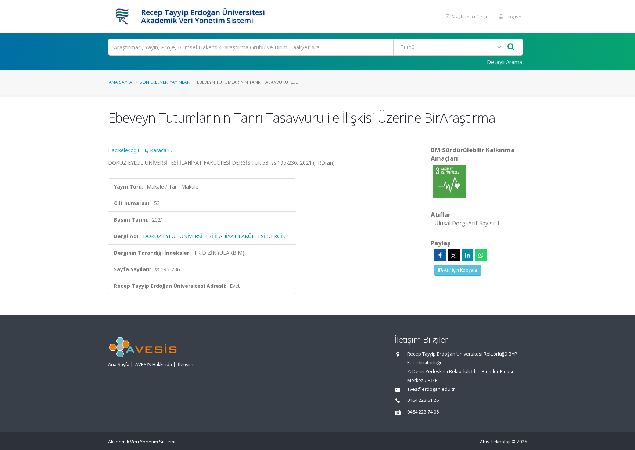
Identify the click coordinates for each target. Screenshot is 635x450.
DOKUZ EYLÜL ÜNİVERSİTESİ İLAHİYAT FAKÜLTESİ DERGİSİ (215, 236)
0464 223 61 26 (423, 400)
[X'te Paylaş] (454, 255)
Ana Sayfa (120, 82)
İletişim (185, 364)
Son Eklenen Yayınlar (165, 82)
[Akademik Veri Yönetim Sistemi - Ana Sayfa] (123, 16)
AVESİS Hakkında (153, 364)
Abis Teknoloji (495, 442)
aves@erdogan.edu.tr (431, 389)
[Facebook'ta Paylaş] (440, 255)
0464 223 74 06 (423, 412)
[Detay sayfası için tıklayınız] (449, 180)
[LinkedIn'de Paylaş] (467, 255)
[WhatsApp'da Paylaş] (481, 255)
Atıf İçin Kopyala (460, 270)
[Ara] (511, 47)
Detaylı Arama (504, 61)
